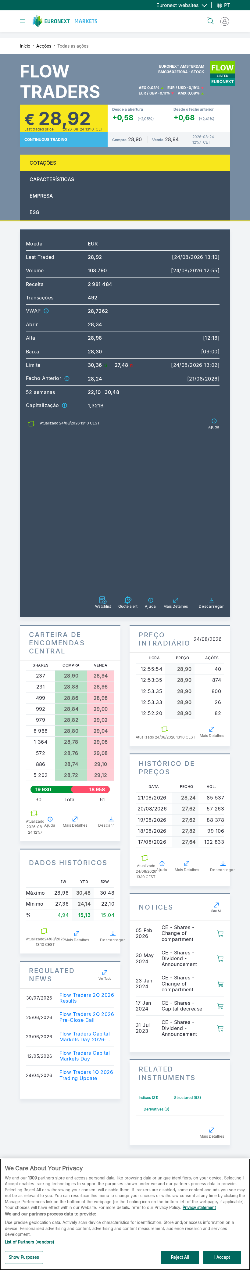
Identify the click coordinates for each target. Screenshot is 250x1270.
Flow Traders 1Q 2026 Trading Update (86, 1075)
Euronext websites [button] (178, 5)
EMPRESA (41, 196)
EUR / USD (176, 87)
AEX (142, 87)
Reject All (180, 1257)
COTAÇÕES (43, 163)
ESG (34, 212)
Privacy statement (199, 1207)
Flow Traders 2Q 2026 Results (86, 998)
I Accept (222, 1257)
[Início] (65, 21)
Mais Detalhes (75, 825)
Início (25, 45)
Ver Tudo (104, 978)
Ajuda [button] (49, 825)
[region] (125, 1214)
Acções (43, 45)
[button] (46, 311)
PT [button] (226, 5)
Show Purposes (24, 1257)
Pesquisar (208, 17)
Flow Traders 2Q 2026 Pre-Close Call (86, 1017)
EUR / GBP (148, 93)
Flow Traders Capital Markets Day (84, 1056)
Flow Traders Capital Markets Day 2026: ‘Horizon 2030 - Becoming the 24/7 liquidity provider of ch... (84, 1037)
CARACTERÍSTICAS (52, 179)
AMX (182, 93)
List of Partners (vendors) (29, 1242)
